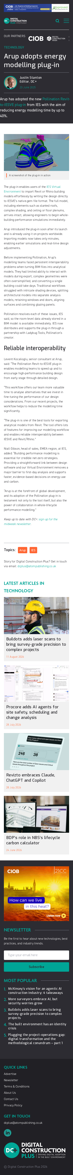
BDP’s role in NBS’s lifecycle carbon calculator (33, 840)
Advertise (10, 1074)
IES (33, 550)
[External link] (36, 38)
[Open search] (57, 20)
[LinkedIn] (36, 1133)
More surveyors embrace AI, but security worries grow (32, 1001)
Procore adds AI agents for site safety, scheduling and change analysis (32, 712)
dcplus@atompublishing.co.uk (37, 566)
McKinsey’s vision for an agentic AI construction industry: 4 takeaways (35, 991)
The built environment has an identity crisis (37, 1026)
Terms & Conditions (16, 1086)
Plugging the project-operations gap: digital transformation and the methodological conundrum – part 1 (36, 1039)
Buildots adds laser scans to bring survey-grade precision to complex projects (36, 644)
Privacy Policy (13, 1105)
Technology (14, 47)
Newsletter (11, 1080)
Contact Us (11, 1099)
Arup (22, 550)
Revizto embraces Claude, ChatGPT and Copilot (30, 777)
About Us (10, 1093)
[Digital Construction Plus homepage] (15, 21)
